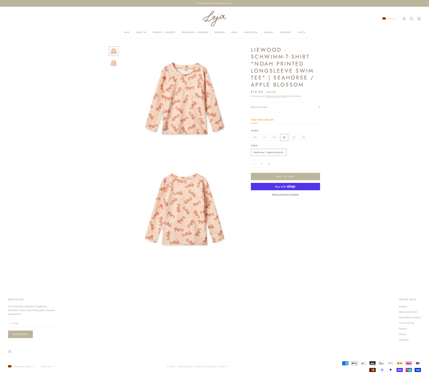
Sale (127, 32)
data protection (408, 312)
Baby (235, 32)
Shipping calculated (276, 96)
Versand (403, 339)
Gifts (301, 32)
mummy (268, 32)
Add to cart (285, 176)
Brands (220, 32)
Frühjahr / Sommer (195, 32)
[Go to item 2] (113, 63)
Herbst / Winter (164, 32)
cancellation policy (410, 317)
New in (141, 32)
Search (403, 328)
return (402, 334)
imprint (403, 306)
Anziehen (251, 32)
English (46, 366)
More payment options (285, 194)
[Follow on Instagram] (9, 351)
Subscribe (20, 334)
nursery (285, 32)
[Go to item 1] (113, 51)
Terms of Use (406, 323)
